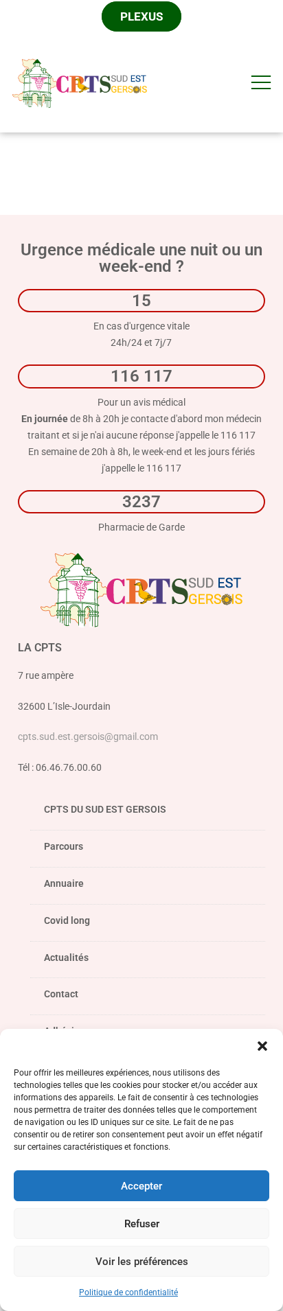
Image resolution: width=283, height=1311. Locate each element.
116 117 (141, 376)
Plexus (141, 16)
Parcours (63, 846)
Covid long (67, 920)
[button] (262, 1046)
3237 (141, 501)
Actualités (66, 957)
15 (141, 300)
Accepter (141, 1186)
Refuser (141, 1224)
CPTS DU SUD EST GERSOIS (105, 809)
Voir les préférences (141, 1261)
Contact (61, 993)
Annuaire (64, 883)
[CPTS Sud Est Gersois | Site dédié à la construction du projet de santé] (79, 81)
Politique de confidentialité (128, 1292)
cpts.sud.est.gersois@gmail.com (88, 736)
